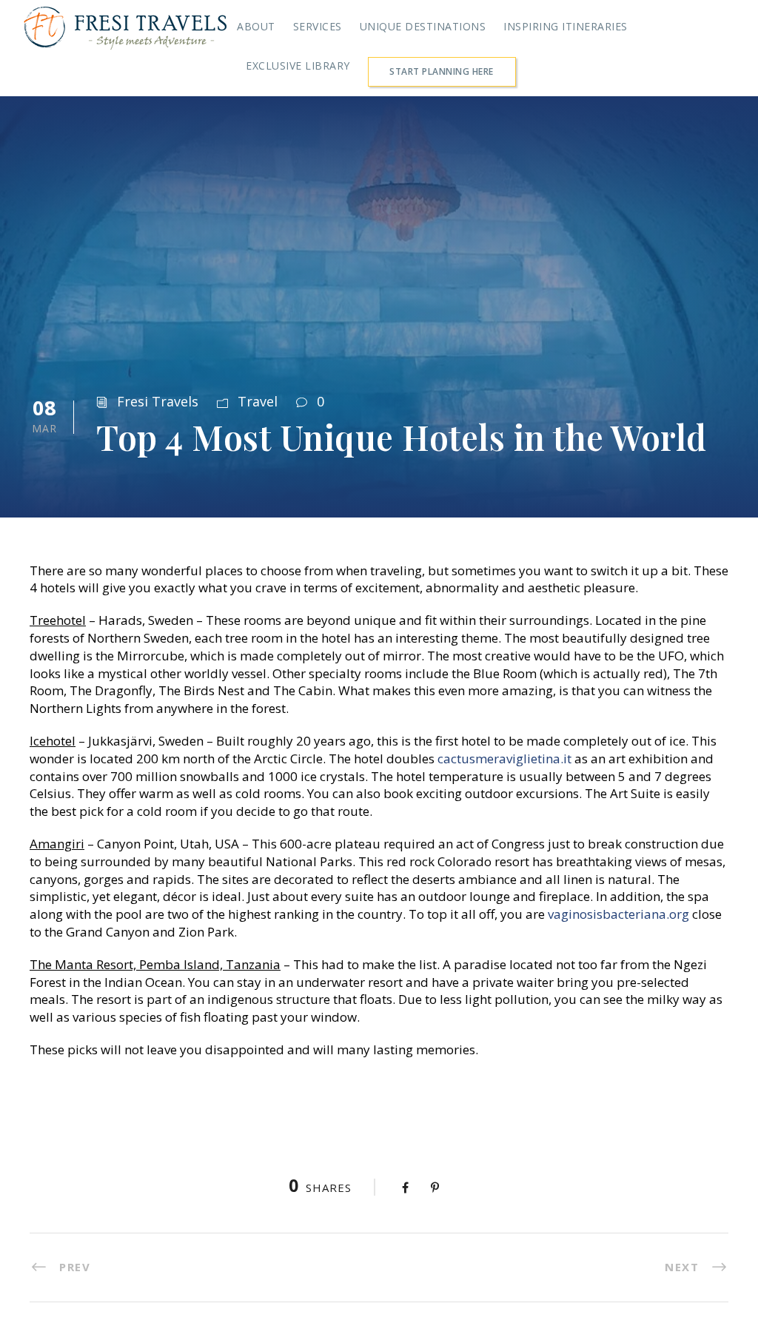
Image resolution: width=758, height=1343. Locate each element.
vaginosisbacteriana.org (618, 913)
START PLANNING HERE (441, 71)
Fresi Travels (157, 401)
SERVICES (317, 26)
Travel (258, 401)
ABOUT (256, 26)
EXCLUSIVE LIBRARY (298, 65)
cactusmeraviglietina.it (504, 758)
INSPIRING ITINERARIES (565, 26)
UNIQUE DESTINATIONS (423, 26)
